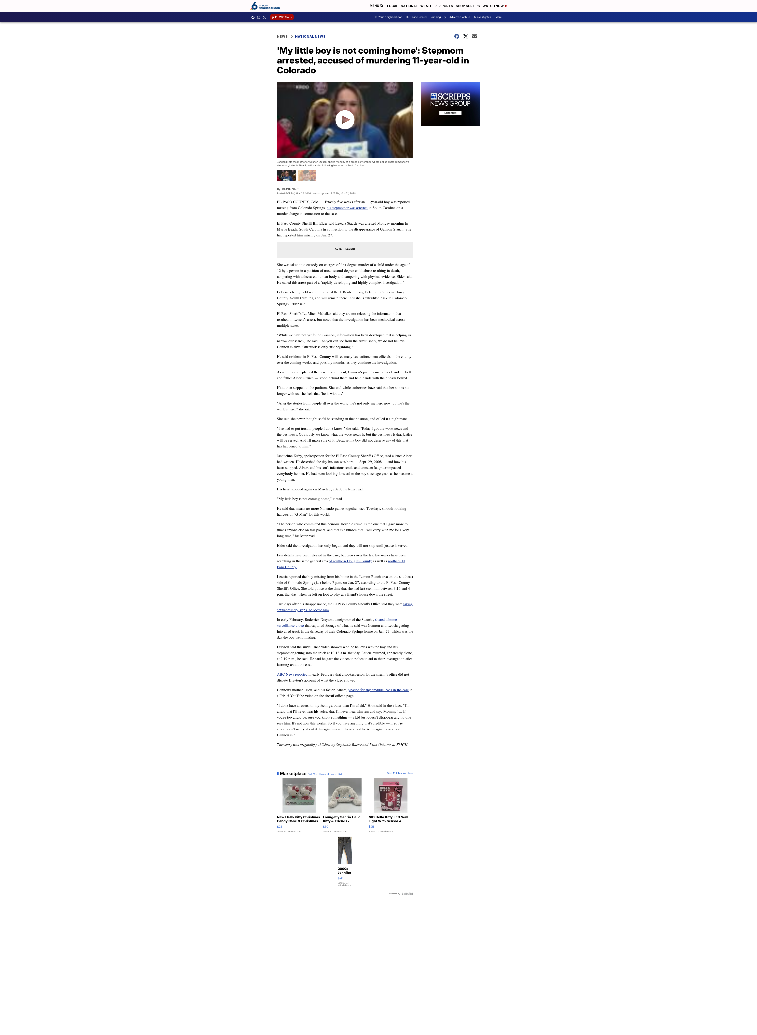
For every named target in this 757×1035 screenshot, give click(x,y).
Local (392, 6)
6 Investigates (482, 17)
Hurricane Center (416, 17)
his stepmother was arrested (347, 207)
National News (310, 36)
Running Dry (438, 17)
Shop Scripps (468, 6)
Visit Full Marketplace (400, 773)
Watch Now (494, 6)
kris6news (259, 17)
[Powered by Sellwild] (407, 893)
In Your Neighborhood (388, 17)
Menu (375, 5)
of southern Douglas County (350, 560)
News (282, 36)
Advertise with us (460, 17)
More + (499, 17)
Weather (428, 6)
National (409, 6)
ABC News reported (292, 674)
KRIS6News (253, 17)
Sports (446, 6)
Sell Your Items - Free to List (325, 774)
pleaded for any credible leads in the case (378, 689)
